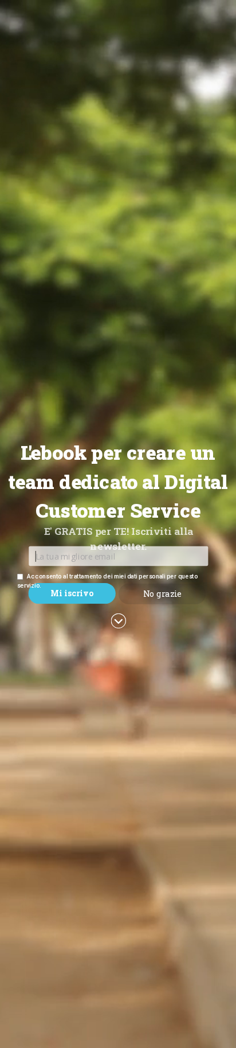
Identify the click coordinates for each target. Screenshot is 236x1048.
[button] (118, 481)
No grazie (162, 593)
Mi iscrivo (71, 593)
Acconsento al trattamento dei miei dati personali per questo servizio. (107, 581)
